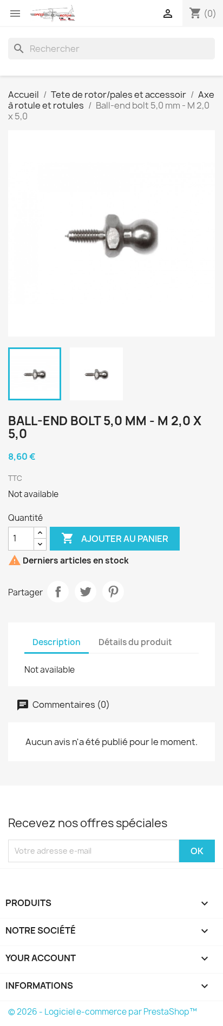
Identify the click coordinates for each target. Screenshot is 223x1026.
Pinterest (113, 591)
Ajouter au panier (114, 538)
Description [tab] (56, 642)
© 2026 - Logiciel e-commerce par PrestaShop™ (102, 1011)
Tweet (85, 591)
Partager (58, 591)
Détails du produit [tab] (135, 642)
